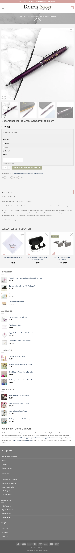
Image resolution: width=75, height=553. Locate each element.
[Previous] (5, 64)
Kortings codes (6, 494)
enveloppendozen (47, 438)
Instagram (4, 532)
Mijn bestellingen (7, 510)
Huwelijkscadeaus (38, 173)
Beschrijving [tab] (6, 192)
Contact (34, 547)
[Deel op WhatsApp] (3, 177)
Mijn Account (6, 506)
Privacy (41, 547)
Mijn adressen (6, 517)
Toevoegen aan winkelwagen (27, 167)
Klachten (4, 464)
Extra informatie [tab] (8, 196)
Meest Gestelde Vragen (9, 457)
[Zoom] (4, 97)
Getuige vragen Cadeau (26, 173)
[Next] (69, 64)
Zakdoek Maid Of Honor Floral (13, 257)
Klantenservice (6, 468)
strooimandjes (17, 440)
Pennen (26, 16)
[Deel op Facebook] (6, 177)
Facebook (4, 529)
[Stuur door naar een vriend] (13, 177)
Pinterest (4, 536)
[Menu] (2, 7)
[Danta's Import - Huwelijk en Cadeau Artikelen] (37, 8)
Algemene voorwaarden (9, 479)
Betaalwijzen (5, 491)
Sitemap (4, 460)
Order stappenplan (7, 487)
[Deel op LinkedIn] (20, 177)
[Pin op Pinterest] (17, 177)
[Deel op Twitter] (10, 177)
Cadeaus (16, 173)
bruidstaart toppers (23, 438)
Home (20, 16)
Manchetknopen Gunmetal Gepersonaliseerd (62, 258)
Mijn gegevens (6, 513)
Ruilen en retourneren (8, 483)
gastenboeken (35, 438)
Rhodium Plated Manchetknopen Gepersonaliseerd (37, 258)
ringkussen (28, 440)
